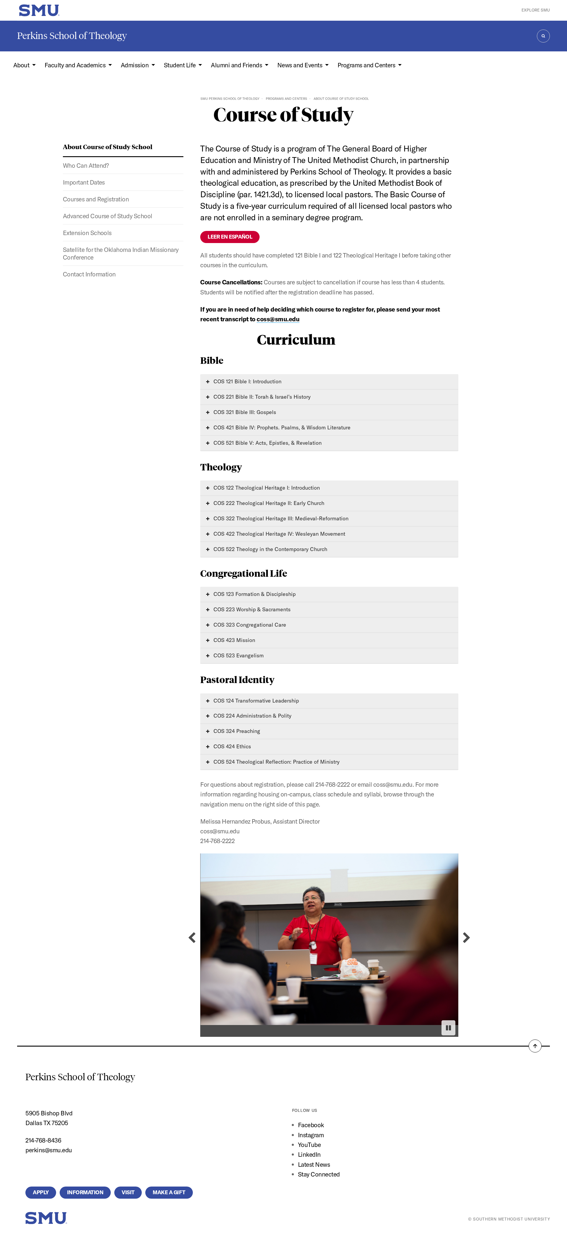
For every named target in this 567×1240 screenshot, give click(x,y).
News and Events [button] (300, 65)
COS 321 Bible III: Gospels (244, 412)
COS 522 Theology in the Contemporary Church (269, 549)
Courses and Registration (96, 199)
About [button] (22, 65)
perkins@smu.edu (48, 1150)
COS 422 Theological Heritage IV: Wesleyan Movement (278, 533)
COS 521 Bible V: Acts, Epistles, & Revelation (267, 442)
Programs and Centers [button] (367, 65)
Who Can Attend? (86, 165)
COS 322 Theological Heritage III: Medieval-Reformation (280, 518)
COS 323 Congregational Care (249, 624)
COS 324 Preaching (236, 731)
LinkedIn (309, 1154)
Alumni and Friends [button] (237, 65)
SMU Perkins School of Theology (230, 99)
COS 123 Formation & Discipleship (254, 594)
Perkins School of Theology (72, 36)
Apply (40, 1192)
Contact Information (89, 274)
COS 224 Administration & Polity (251, 715)
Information (85, 1192)
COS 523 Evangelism (238, 655)
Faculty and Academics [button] (76, 65)
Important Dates (84, 182)
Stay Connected (319, 1174)
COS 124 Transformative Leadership (255, 700)
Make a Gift (169, 1192)
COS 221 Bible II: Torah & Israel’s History (261, 396)
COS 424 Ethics (231, 746)
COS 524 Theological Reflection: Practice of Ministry (276, 761)
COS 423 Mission (233, 640)
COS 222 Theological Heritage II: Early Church (268, 503)
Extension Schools (87, 233)
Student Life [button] (180, 65)
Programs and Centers (286, 99)
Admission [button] (135, 65)
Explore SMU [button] (536, 10)
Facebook (311, 1125)
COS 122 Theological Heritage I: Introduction (266, 487)
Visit (128, 1192)
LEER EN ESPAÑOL (230, 236)
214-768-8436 (43, 1140)
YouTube (309, 1144)
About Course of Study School (107, 146)
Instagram (311, 1135)
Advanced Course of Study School (107, 216)
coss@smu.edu (278, 319)
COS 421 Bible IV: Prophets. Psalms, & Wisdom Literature (281, 427)
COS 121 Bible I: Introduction (246, 381)
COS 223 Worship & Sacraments (251, 609)
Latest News (314, 1164)
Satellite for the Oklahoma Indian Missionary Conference (121, 253)
